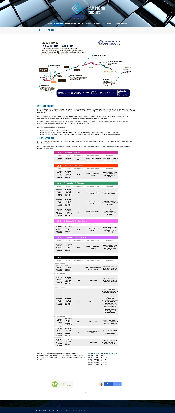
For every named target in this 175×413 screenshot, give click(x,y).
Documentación (70, 24)
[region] (86, 384)
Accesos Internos (121, 24)
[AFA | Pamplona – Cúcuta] (87, 10)
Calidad (88, 24)
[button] (61, 384)
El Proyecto (58, 24)
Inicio (50, 24)
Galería (80, 24)
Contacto (97, 24)
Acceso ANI (108, 24)
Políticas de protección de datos (76, 410)
